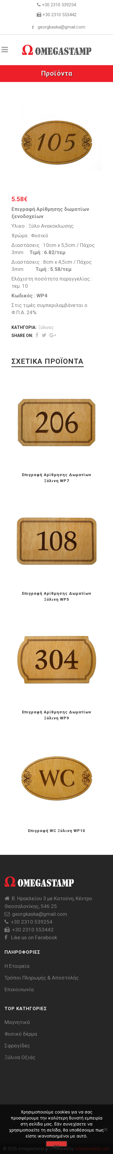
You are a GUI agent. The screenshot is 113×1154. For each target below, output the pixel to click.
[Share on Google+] (52, 335)
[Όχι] (105, 1129)
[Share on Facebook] (37, 335)
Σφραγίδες (17, 1046)
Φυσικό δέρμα (21, 1034)
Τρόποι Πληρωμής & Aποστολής (42, 978)
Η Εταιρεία (17, 966)
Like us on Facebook (33, 937)
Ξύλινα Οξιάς (20, 1057)
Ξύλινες (46, 327)
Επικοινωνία (19, 989)
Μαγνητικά (17, 1022)
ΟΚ (56, 1145)
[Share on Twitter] (44, 335)
